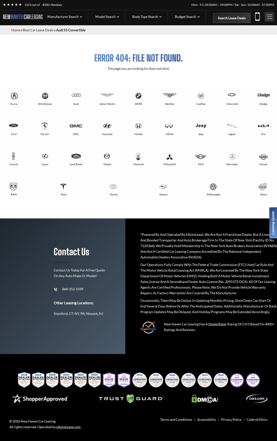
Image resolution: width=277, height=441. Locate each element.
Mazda (107, 164)
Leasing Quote (273, 223)
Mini (201, 164)
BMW (138, 103)
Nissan (263, 164)
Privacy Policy (231, 419)
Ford (14, 134)
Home (15, 30)
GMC (76, 134)
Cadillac (201, 103)
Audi (76, 103)
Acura (13, 103)
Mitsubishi (170, 164)
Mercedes (232, 164)
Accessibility (206, 419)
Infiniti (170, 134)
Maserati (138, 164)
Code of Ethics (257, 419)
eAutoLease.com (68, 427)
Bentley (169, 103)
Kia (263, 134)
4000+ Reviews (52, 4)
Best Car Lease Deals (38, 30)
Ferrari (45, 134)
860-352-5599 (257, 16)
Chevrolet (232, 103)
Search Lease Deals (232, 18)
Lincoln (13, 164)
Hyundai (107, 134)
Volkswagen (213, 194)
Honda (138, 134)
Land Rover (76, 164)
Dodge (263, 103)
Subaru (163, 194)
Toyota (114, 194)
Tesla (64, 194)
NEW (23, 16)
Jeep (201, 134)
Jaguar (232, 134)
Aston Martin (107, 103)
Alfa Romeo (45, 103)
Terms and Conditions (176, 419)
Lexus (45, 164)
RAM (14, 194)
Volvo (263, 194)
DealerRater (217, 324)
